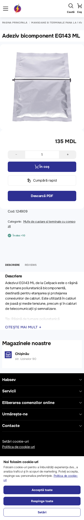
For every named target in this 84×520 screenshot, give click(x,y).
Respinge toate (42, 501)
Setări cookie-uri (15, 441)
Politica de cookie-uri (18, 447)
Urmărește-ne (15, 414)
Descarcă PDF (42, 196)
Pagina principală (14, 22)
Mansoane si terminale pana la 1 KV (56, 22)
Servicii (9, 391)
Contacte (11, 426)
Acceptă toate (42, 490)
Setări (42, 512)
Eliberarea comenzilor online (28, 403)
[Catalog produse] (5, 8)
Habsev (9, 380)
